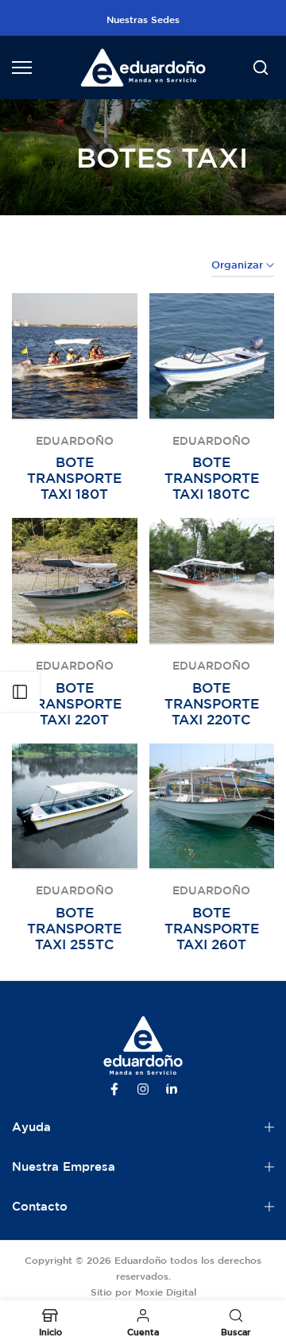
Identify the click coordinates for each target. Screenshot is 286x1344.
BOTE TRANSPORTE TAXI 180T (74, 477)
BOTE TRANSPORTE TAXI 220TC (211, 703)
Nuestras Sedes (143, 19)
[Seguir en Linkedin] (171, 1089)
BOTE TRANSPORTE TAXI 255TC (74, 928)
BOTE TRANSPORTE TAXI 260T (211, 928)
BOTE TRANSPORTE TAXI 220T (74, 703)
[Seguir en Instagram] (143, 1089)
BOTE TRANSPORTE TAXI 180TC (211, 477)
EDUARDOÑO (75, 440)
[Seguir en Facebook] (114, 1089)
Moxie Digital (165, 1291)
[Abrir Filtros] (20, 692)
